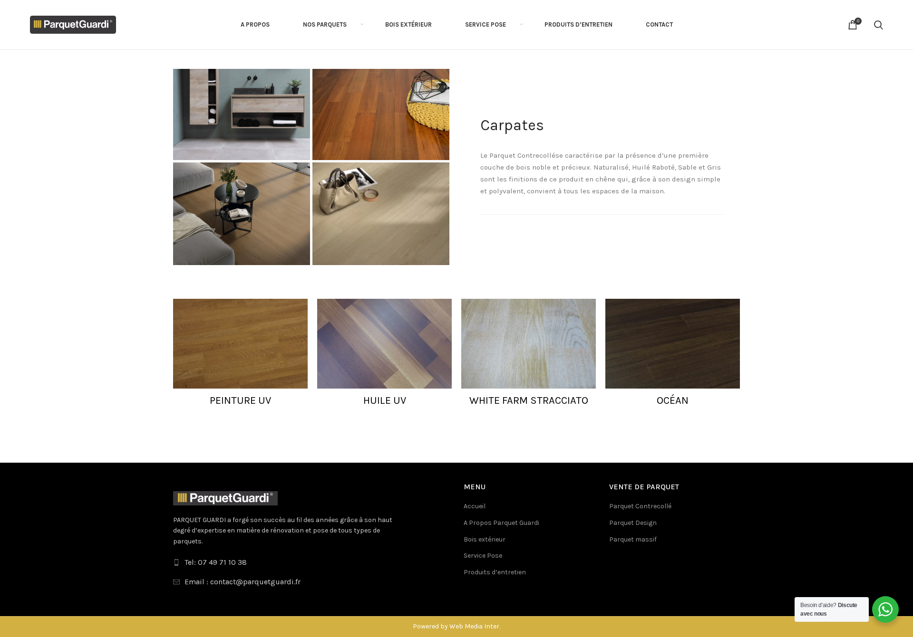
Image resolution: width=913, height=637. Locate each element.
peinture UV (240, 400)
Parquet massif (633, 539)
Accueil (475, 506)
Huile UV (384, 400)
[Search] (878, 24)
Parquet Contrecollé (640, 506)
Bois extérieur (484, 539)
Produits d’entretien (495, 572)
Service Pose (483, 555)
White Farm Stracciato (528, 400)
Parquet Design (633, 523)
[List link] (311, 562)
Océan (673, 400)
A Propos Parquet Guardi (501, 523)
